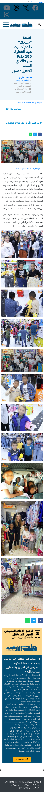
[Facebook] (35, 8)
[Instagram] (7, 14)
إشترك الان (23, 787)
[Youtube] (7, 8)
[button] (22, 665)
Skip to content (37, 2)
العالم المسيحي (35, 787)
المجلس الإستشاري (26, 784)
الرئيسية (38, 784)
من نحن (14, 784)
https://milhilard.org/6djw (30, 102)
